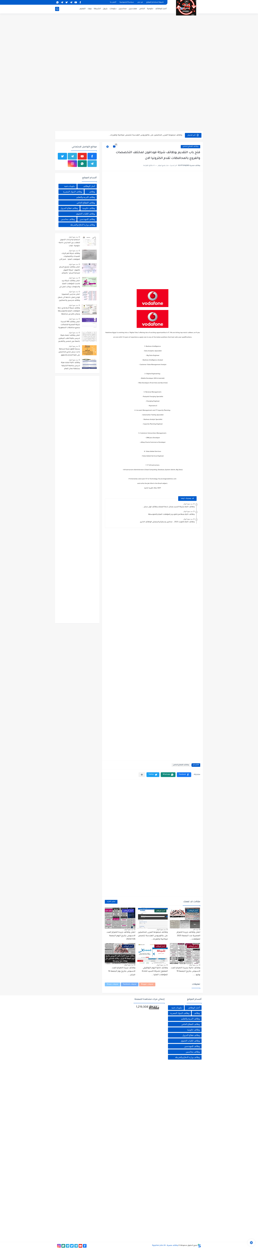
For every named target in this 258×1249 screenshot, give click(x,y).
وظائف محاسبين (68, 219)
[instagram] (72, 163)
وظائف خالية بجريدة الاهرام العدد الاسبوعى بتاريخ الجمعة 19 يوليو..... (185, 971)
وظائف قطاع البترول (69, 208)
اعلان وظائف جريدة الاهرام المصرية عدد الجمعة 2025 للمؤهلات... (188, 935)
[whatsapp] (57, 2)
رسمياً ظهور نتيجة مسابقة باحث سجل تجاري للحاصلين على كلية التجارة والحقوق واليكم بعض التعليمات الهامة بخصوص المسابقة (69, 352)
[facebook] (80, 2)
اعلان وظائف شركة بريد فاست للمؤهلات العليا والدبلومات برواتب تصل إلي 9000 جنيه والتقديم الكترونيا (69, 284)
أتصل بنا (113, 2)
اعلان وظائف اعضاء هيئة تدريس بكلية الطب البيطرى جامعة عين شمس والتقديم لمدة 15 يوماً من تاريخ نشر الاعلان (69, 338)
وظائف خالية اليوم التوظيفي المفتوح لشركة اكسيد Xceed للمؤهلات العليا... (155, 971)
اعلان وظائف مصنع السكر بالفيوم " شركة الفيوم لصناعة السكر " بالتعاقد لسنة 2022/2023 (69, 270)
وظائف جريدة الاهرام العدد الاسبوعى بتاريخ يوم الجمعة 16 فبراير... (121, 971)
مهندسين (133, 9)
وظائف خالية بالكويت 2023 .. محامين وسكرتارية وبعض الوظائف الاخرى (167, 522)
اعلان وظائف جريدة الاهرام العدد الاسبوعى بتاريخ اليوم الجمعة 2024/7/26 (151, 135)
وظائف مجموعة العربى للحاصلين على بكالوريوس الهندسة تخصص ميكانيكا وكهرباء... (153, 935)
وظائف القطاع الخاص (190, 146)
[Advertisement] (129, 35)
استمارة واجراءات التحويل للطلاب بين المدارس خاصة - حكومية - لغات (69, 243)
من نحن (140, 2)
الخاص (142, 9)
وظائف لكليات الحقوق (85, 214)
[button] (184, 774)
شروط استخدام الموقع (155, 2)
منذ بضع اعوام (188, 504)
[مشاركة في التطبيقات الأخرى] (142, 774)
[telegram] (71, 2)
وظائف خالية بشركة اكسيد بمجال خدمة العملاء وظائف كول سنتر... (168, 507)
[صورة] (89, 241)
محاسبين (123, 9)
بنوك (90, 9)
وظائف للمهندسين (87, 219)
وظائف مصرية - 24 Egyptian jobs (165, 1245)
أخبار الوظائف (161, 9)
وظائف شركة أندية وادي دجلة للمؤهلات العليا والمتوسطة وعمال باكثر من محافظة (69, 311)
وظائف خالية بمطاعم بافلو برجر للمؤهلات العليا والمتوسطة (171, 514)
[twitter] (66, 2)
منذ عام (195, 929)
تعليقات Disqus (112, 984)
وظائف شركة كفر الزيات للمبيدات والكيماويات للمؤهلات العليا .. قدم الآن (69, 257)
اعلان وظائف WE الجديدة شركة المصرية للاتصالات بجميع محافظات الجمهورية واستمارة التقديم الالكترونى (69, 325)
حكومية (150, 9)
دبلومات (113, 9)
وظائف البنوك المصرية (72, 191)
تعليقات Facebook (129, 984)
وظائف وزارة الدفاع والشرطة (82, 225)
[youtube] (75, 2)
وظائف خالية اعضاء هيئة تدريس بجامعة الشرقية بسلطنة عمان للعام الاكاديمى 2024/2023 (70, 366)
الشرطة (97, 9)
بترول (105, 9)
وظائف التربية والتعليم (85, 197)
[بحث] (57, 9)
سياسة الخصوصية (127, 2)
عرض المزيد (111, 902)
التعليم (83, 9)
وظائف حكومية (88, 208)
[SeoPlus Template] (199, 1245)
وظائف (92, 191)
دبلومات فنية (69, 186)
